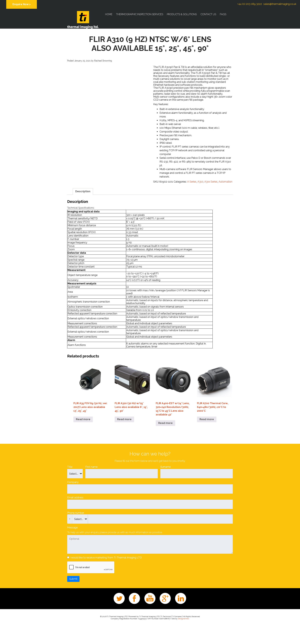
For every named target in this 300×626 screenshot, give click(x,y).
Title (69, 466)
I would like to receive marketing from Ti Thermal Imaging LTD (106, 557)
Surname (165, 466)
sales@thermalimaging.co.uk (279, 4)
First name (91, 466)
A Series (191, 181)
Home (108, 14)
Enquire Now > (21, 4)
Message (72, 527)
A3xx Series (211, 181)
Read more (83, 419)
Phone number (75, 512)
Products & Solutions (182, 14)
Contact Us (208, 14)
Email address (75, 497)
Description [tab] (82, 191)
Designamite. (183, 619)
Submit (73, 578)
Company (73, 482)
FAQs (223, 14)
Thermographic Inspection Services (139, 14)
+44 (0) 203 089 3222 (249, 4)
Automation (225, 181)
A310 (200, 181)
